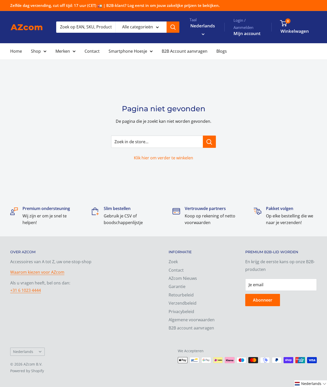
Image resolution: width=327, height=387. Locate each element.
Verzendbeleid (182, 303)
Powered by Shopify (27, 370)
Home (16, 51)
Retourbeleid (181, 295)
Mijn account (247, 33)
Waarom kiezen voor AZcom (37, 272)
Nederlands (23, 351)
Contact (92, 51)
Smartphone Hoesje (128, 51)
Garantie (177, 286)
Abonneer (262, 300)
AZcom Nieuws (183, 278)
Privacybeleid (181, 311)
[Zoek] (173, 27)
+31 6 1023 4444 (25, 290)
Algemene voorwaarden (192, 320)
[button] (310, 383)
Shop (36, 51)
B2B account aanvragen (191, 328)
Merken (62, 51)
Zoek (173, 261)
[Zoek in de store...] (209, 142)
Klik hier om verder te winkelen (163, 158)
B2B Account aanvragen (184, 51)
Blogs (221, 51)
